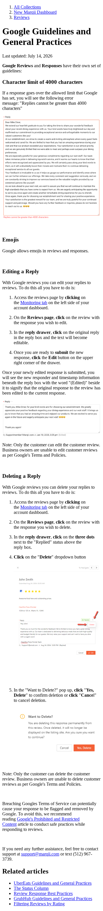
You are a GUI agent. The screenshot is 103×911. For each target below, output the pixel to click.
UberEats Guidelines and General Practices (53, 883)
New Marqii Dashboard (35, 12)
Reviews (21, 17)
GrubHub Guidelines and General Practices (53, 898)
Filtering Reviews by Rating (39, 903)
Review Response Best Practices (43, 893)
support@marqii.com (40, 853)
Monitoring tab (33, 302)
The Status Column (31, 888)
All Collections (27, 7)
